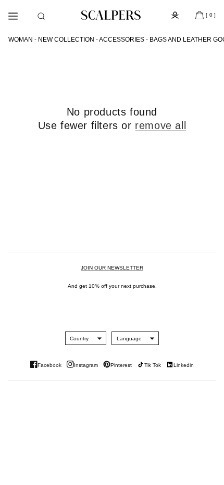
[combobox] (79, 338)
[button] (41, 16)
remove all (160, 125)
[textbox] (79, 338)
